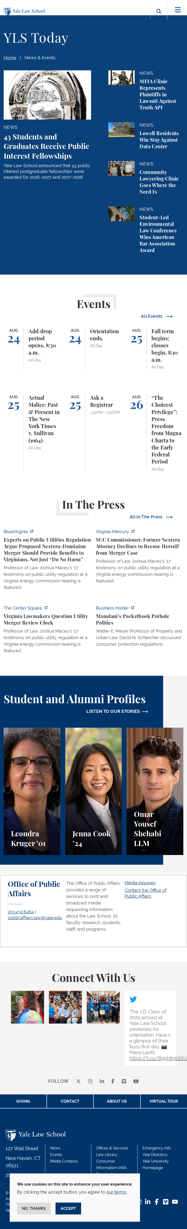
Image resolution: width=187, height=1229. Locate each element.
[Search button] (159, 16)
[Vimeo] (124, 1081)
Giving (23, 1101)
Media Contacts (64, 1161)
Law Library (106, 1154)
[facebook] (112, 1081)
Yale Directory (155, 1154)
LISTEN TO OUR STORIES (113, 711)
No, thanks (34, 1208)
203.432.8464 (21, 911)
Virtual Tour (164, 1101)
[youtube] (136, 1081)
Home (10, 57)
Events (56, 1154)
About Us (117, 1101)
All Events (152, 316)
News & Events (40, 57)
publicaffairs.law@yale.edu (35, 917)
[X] (78, 1081)
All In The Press (147, 516)
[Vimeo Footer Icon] (166, 1202)
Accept (68, 1208)
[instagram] (90, 1081)
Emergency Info (156, 1148)
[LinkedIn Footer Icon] (148, 1202)
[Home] (25, 12)
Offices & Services (112, 1148)
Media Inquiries (140, 882)
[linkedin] (102, 1081)
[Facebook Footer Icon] (157, 1202)
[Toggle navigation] (178, 9)
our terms (116, 1192)
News (55, 1148)
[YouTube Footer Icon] (175, 1202)
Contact (70, 1101)
